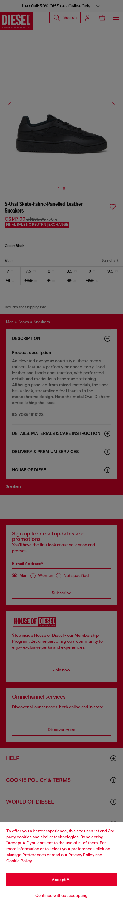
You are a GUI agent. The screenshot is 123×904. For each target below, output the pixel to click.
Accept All (61, 879)
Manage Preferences (26, 854)
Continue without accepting (61, 895)
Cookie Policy (19, 860)
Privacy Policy (81, 854)
